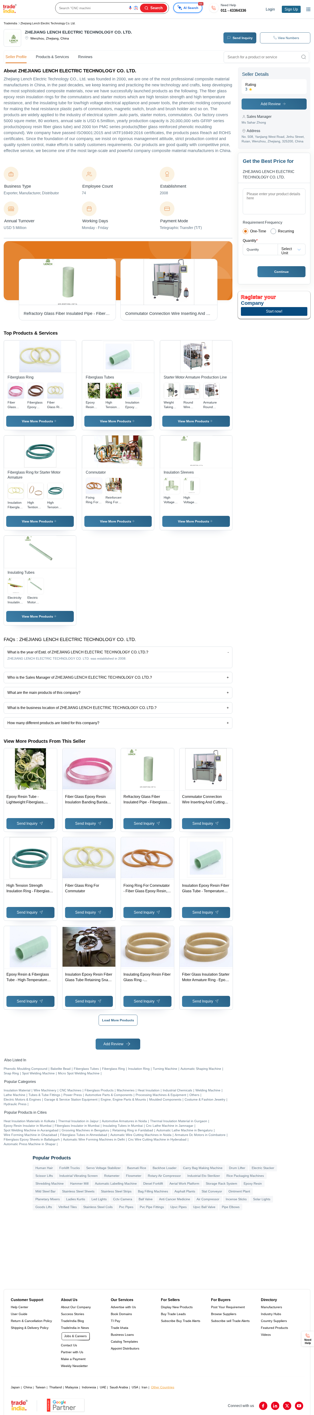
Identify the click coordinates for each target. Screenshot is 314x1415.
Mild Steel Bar (45, 1191)
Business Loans (122, 1334)
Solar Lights (261, 1199)
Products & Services (52, 57)
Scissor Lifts (44, 1176)
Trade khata (119, 1328)
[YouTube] (299, 1405)
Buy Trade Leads (173, 1314)
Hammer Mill (79, 1183)
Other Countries (162, 1387)
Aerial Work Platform (184, 1183)
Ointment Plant (239, 1191)
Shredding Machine (49, 1183)
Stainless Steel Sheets (78, 1191)
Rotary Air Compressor (164, 1176)
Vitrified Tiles (67, 1207)
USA (135, 1387)
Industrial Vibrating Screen (78, 1176)
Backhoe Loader (165, 1168)
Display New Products (177, 1307)
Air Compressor (208, 1199)
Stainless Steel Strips (116, 1191)
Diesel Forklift (153, 1183)
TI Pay (115, 1321)
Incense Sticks (236, 1199)
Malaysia (71, 1387)
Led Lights (99, 1199)
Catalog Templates (124, 1341)
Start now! (274, 311)
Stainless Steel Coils (98, 1207)
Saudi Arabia (119, 1387)
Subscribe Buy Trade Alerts (180, 1321)
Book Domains (121, 1314)
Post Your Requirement (228, 1307)
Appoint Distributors (125, 1348)
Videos (266, 1334)
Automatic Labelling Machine (116, 1183)
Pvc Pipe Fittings (152, 1207)
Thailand (55, 1387)
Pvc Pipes (126, 1207)
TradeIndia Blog (72, 1321)
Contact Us (69, 1345)
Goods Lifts (43, 1207)
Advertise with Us (123, 1307)
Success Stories (72, 1314)
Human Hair (44, 1168)
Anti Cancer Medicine (174, 1199)
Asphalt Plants (184, 1191)
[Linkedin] (275, 1405)
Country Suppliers (274, 1321)
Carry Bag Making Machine (203, 1168)
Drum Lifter (237, 1168)
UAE (103, 1387)
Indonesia (89, 1387)
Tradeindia (10, 23)
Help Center (19, 1307)
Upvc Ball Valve (204, 1207)
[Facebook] (263, 1405)
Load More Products (118, 1020)
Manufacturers (271, 1307)
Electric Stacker (263, 1168)
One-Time (258, 231)
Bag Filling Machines (153, 1191)
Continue (281, 272)
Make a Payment (73, 1359)
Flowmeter (133, 1176)
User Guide (19, 1314)
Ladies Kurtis (75, 1199)
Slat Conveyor (212, 1191)
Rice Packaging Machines (245, 1176)
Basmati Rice (136, 1168)
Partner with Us (72, 1352)
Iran (144, 1387)
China (27, 1387)
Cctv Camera (122, 1199)
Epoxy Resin (253, 1183)
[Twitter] (287, 1405)
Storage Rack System (221, 1183)
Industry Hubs (271, 1314)
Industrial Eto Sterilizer (203, 1176)
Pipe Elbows (231, 1207)
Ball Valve (146, 1199)
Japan (15, 1387)
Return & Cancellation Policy (31, 1321)
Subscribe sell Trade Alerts (230, 1321)
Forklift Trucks (69, 1168)
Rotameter (112, 1176)
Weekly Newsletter (74, 1366)
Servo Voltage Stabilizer (103, 1168)
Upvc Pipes (178, 1207)
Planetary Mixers (47, 1199)
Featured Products (274, 1328)
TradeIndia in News (75, 1328)
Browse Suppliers (223, 1314)
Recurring (286, 231)
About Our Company (76, 1307)
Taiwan (40, 1387)
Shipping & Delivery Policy (30, 1328)
